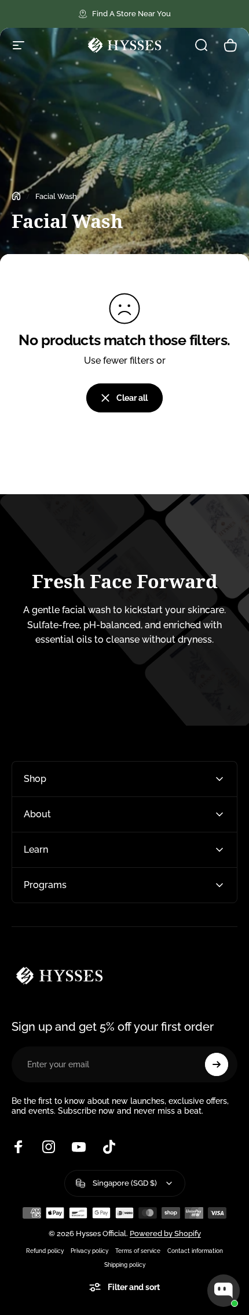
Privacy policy (89, 1250)
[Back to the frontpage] (16, 196)
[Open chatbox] (223, 1290)
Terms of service (137, 1250)
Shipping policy (124, 1264)
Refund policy (45, 1250)
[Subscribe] (216, 1064)
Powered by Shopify (165, 1233)
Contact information (195, 1250)
